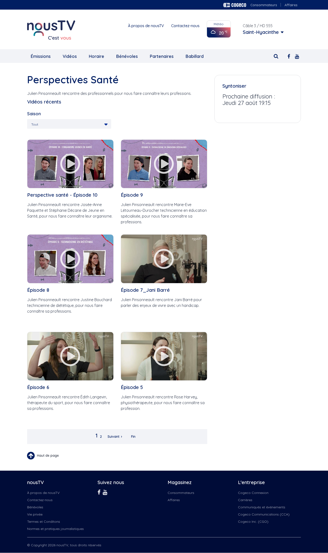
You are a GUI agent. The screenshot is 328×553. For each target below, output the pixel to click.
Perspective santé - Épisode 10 (62, 195)
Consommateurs (263, 5)
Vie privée (35, 514)
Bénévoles (127, 56)
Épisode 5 (132, 387)
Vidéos (70, 56)
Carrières (245, 500)
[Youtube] (297, 55)
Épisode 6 (38, 387)
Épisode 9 (132, 195)
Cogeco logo (234, 5)
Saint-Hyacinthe (261, 32)
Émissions (41, 56)
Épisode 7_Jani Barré (145, 290)
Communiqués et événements (261, 507)
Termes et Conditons (43, 521)
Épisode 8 (38, 290)
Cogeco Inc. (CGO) (253, 521)
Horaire (96, 56)
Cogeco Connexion (253, 493)
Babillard (195, 56)
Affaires (291, 5)
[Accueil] (51, 30)
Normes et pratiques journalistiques (55, 529)
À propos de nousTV (146, 25)
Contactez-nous (185, 25)
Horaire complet (237, 112)
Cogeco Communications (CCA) (264, 514)
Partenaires (162, 56)
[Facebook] (288, 55)
